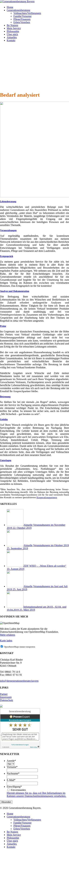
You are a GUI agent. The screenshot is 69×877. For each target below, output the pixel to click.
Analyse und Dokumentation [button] (14, 291)
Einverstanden (18, 790)
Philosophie (13, 837)
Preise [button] (3, 326)
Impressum (6, 697)
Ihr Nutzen (12, 831)
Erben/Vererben (21, 828)
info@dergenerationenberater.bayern (19, 680)
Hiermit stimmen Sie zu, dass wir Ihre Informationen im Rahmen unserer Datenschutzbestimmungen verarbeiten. (36, 794)
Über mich (12, 840)
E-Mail (11, 780)
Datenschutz (6, 700)
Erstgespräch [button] (6, 256)
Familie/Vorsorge (22, 822)
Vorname (12, 767)
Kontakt (11, 846)
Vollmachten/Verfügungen (27, 819)
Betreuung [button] (5, 396)
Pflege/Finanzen (21, 825)
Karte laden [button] (6, 640)
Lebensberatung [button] (8, 201)
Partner (4, 694)
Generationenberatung (18, 816)
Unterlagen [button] (5, 460)
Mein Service (14, 834)
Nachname (13, 773)
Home (10, 813)
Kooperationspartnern (47, 497)
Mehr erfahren (7, 634)
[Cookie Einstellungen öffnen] (25, 875)
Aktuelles (12, 843)
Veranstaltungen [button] (8, 230)
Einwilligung (14, 786)
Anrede (11, 760)
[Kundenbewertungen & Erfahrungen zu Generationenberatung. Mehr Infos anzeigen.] (20, 747)
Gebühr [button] (4, 419)
